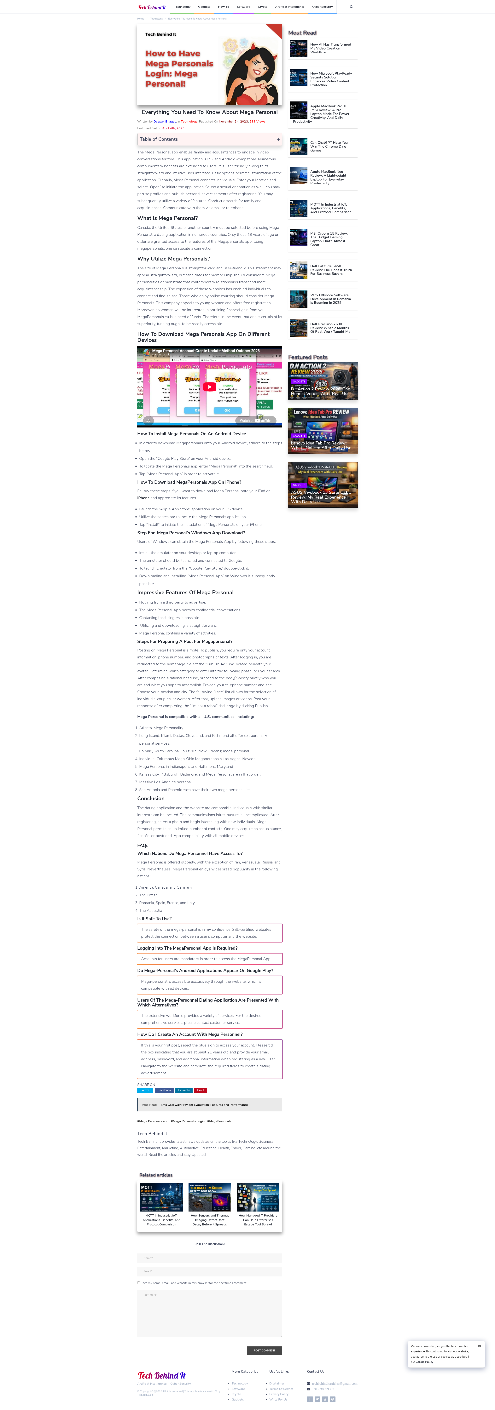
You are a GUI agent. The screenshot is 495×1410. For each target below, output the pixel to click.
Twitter (145, 1090)
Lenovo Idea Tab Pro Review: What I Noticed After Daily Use (321, 445)
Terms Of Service (281, 1389)
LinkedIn (184, 1090)
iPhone (143, 498)
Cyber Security (322, 7)
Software (243, 7)
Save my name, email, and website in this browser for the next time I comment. (194, 1283)
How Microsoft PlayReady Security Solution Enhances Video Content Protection (331, 79)
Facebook (164, 1090)
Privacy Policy (278, 1394)
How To (223, 7)
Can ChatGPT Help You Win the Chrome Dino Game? (329, 146)
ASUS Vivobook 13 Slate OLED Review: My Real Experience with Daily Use (321, 497)
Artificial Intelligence (290, 7)
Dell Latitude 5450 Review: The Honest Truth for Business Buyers (331, 270)
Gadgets (204, 7)
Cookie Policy (424, 1362)
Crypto (262, 7)
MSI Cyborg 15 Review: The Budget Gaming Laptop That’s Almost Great (329, 239)
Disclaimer (276, 1383)
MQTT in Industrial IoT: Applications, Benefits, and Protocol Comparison (330, 208)
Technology (182, 7)
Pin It (200, 1090)
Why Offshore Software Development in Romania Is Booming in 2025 (330, 299)
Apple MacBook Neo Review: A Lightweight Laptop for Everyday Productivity (328, 177)
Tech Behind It (145, 1395)
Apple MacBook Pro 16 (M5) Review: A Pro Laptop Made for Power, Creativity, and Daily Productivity (321, 114)
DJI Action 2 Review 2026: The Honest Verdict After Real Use (320, 391)
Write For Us (278, 1399)
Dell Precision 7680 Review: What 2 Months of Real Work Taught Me (330, 328)
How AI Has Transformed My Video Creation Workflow (330, 48)
